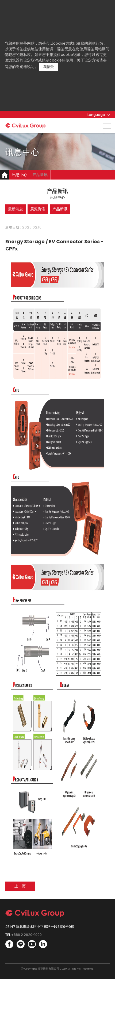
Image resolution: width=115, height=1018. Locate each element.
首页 (4, 175)
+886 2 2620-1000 (26, 934)
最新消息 (15, 209)
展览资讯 (37, 209)
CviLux (25, 125)
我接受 (48, 67)
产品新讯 (40, 174)
